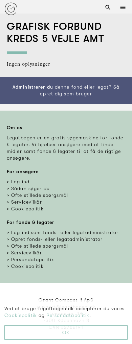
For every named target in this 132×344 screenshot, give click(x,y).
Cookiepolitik (20, 315)
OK (65, 332)
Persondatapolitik (67, 315)
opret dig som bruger (66, 93)
